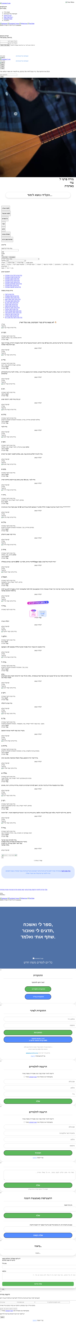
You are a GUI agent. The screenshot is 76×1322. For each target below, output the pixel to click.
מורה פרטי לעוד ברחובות (12, 314)
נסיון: (72, 264)
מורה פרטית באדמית (8, 418)
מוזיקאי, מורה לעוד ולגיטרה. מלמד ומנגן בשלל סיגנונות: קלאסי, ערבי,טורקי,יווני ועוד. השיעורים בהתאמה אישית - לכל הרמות (36, 812)
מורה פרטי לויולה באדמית (12, 280)
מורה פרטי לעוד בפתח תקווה (13, 311)
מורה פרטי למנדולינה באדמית (13, 283)
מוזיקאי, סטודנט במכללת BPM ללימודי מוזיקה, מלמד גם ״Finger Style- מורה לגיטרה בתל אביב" (28, 562)
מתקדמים (58, 264)
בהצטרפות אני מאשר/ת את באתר (15, 1311)
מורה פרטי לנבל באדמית (12, 285)
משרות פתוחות (8, 19)
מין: (12, 268)
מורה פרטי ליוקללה (6, 703)
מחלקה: (3, 260)
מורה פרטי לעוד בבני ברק (12, 301)
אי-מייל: (4, 1263)
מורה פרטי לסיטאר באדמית (13, 287)
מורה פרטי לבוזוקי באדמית (12, 277)
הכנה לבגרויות (30, 264)
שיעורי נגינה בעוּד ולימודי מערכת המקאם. (13, 730)
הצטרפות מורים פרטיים (10, 14)
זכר (7, 268)
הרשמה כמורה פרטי (30, 889)
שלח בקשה (38, 1235)
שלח (2, 76)
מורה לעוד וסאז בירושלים (8, 534)
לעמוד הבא (12, 855)
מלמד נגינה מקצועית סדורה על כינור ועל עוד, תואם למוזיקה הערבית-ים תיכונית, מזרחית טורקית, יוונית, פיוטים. (32, 785)
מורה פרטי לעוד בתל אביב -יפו (13, 317)
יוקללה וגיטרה (5, 621)
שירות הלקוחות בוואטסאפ (32, 1053)
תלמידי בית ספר (48, 264)
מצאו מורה (7, 12)
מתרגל (9, 264)
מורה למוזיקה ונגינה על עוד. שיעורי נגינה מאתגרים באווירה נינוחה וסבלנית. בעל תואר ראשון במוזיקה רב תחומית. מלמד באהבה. (14, 842)
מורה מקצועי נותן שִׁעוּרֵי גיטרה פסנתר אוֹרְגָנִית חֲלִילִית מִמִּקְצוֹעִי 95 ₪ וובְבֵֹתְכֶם (23, 647)
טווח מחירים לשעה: (6, 248)
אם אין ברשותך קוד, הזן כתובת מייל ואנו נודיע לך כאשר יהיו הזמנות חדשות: (51, 1225)
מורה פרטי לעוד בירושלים (12, 307)
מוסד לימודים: (5, 259)
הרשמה (33, 1056)
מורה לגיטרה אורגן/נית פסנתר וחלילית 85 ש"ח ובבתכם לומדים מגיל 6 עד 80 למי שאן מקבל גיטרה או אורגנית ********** (35, 507)
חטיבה (39, 264)
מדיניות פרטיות (13, 889)
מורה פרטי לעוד (9, 294)
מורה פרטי (4, 257)
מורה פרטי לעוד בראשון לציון (13, 312)
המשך (2, 1317)
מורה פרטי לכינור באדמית (12, 282)
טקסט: (4, 1271)
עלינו (46, 889)
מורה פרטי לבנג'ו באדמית (12, 278)
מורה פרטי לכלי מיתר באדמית (13, 275)
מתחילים (65, 264)
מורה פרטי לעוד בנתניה (11, 309)
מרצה (3, 264)
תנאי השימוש (33, 1077)
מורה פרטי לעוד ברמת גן (12, 316)
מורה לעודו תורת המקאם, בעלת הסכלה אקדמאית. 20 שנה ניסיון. (19, 758)
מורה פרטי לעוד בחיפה (11, 306)
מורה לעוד (4, 426)
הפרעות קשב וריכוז (18, 264)
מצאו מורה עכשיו (5, 45)
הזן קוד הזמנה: (68, 1205)
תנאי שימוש (21, 889)
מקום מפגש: (29, 262)
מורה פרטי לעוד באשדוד (12, 296)
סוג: (2, 255)
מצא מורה (2, 56)
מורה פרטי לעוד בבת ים (11, 302)
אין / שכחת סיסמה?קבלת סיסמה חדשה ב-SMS (38, 1039)
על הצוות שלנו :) (8, 17)
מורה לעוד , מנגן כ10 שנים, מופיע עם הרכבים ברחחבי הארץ (18, 479)
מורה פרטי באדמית (8, 336)
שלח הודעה (38, 1284)
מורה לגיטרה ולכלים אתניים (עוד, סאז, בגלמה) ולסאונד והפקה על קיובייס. (22, 454)
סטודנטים (4, 266)
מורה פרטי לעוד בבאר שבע (12, 299)
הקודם (2, 64)
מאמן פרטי (12, 257)
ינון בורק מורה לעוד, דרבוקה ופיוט (10, 399)
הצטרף (38, 1153)
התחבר (35, 1157)
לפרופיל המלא (5, 350)
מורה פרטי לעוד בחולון (11, 304)
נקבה (3, 268)
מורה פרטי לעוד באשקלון (12, 297)
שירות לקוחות (7, 15)
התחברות (38, 1032)
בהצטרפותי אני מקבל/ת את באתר (39, 1077)
